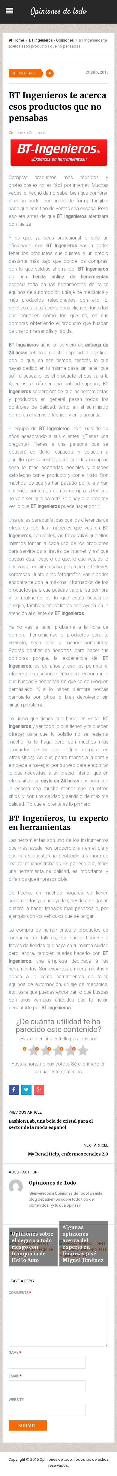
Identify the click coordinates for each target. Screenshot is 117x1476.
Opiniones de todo (58, 12)
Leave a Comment (30, 132)
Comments (20, 1293)
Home (19, 40)
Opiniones (65, 40)
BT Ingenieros (41, 40)
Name (15, 1352)
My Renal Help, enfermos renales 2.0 (68, 1154)
